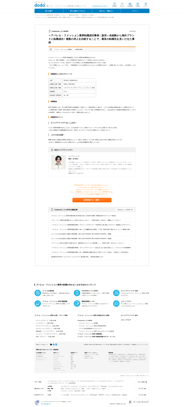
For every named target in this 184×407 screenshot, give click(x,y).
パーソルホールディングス (54, 381)
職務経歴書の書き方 (132, 354)
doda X (104, 388)
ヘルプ (146, 344)
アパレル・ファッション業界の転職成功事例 (92, 326)
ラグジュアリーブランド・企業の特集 (47, 326)
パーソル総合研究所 (70, 383)
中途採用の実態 (127, 359)
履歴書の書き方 (122, 354)
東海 (72, 359)
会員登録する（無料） (92, 200)
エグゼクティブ (57, 364)
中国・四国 (73, 364)
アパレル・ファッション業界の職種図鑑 (90, 334)
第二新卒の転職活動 (121, 358)
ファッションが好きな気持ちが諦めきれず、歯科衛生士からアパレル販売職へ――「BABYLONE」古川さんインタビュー (87, 243)
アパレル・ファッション (59, 370)
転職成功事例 (79, 49)
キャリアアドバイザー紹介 (129, 315)
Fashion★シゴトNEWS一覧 (125, 209)
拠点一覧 (129, 375)
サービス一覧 (142, 388)
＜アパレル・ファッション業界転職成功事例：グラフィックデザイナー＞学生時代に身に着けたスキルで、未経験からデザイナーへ (91, 225)
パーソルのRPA (65, 395)
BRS (83, 388)
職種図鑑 (122, 361)
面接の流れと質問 (133, 356)
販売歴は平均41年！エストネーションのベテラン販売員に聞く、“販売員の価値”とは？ (77, 257)
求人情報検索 (39, 356)
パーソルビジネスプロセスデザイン (86, 381)
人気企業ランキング (132, 358)
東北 (72, 356)
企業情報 (128, 361)
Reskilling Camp (116, 395)
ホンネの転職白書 (114, 361)
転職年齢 (120, 359)
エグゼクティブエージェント (72, 388)
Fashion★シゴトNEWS (88, 15)
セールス (55, 359)
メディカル (56, 358)
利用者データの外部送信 (123, 344)
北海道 (72, 354)
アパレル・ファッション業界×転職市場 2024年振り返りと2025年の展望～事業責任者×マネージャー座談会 (83, 215)
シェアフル (64, 391)
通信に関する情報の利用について (97, 344)
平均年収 (140, 358)
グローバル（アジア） (58, 366)
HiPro (83, 391)
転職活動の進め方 (112, 354)
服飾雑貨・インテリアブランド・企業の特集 (49, 331)
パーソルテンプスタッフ (69, 381)
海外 (72, 368)
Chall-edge (104, 386)
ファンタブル (82, 386)
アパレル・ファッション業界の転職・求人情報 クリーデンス (50, 15)
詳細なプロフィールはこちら (76, 173)
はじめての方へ (40, 354)
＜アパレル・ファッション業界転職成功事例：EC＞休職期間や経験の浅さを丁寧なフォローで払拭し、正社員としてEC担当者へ (90, 252)
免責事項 (134, 344)
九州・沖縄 (73, 366)
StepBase (124, 395)
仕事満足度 (135, 359)
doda (62, 388)
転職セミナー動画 (89, 358)
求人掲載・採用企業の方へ (141, 375)
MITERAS (101, 395)
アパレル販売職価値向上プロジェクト (90, 328)
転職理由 (114, 359)
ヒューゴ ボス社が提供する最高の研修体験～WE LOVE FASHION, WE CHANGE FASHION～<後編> (81, 234)
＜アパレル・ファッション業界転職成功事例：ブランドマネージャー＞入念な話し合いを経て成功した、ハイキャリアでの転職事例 (91, 247)
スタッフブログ (126, 320)
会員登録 (138, 6)
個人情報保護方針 (45, 404)
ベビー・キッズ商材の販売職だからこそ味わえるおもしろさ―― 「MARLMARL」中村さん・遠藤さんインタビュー (86, 220)
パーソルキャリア (118, 381)
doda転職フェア (88, 356)
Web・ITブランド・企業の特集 (45, 336)
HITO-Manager (93, 395)
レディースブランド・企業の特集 (46, 320)
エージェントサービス (41, 358)
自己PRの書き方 (115, 356)
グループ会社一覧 (142, 382)
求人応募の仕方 (124, 356)
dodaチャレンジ (96, 388)
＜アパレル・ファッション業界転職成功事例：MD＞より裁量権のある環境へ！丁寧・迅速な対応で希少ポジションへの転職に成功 (90, 229)
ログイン (145, 6)
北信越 (72, 361)
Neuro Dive (77, 391)
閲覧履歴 (114, 6)
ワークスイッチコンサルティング (79, 395)
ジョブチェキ (74, 386)
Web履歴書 (130, 6)
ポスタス (108, 395)
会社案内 (122, 375)
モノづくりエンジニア (58, 356)
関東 (72, 358)
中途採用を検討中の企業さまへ (100, 6)
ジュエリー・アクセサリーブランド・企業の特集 (51, 334)
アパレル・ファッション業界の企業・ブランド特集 (51, 315)
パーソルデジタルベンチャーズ (55, 383)
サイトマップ (140, 344)
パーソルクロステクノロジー (104, 381)
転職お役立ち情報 (73, 15)
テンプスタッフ (65, 386)
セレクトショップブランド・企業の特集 (48, 328)
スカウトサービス (40, 359)
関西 (72, 363)
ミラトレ (70, 391)
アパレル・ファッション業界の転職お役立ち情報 (93, 315)
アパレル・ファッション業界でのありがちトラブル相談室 (96, 331)
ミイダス (88, 388)
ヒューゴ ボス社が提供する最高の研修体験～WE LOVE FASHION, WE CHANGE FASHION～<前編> (81, 238)
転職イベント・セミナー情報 (91, 354)
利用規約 (86, 344)
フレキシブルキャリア (93, 386)
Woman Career (56, 368)
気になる (122, 6)
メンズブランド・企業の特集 (44, 323)
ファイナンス (56, 361)
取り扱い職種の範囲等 (111, 344)
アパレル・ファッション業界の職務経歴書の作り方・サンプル (96, 336)
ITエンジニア (56, 354)
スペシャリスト (57, 363)
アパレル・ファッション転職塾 (63, 49)
